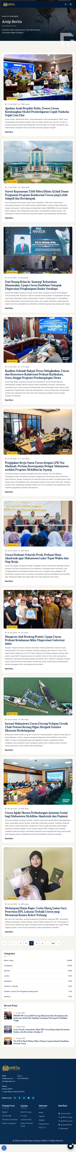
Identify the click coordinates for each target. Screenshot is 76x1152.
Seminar (7, 971)
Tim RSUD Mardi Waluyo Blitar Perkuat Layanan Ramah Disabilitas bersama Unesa (41, 1042)
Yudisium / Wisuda (11, 986)
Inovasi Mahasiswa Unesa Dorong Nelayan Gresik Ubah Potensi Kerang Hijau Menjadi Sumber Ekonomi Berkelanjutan (36, 727)
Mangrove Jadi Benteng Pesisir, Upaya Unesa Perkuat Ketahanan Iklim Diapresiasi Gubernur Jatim (35, 640)
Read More (9, 132)
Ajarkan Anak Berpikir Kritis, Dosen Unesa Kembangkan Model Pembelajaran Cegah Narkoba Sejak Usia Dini (37, 112)
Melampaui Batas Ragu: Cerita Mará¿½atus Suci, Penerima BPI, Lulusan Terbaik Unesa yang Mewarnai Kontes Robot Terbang (36, 911)
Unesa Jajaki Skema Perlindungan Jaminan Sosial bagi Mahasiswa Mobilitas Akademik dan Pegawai (36, 814)
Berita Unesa (12, 99)
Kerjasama (8, 981)
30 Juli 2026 (12, 551)
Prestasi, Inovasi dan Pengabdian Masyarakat (21, 991)
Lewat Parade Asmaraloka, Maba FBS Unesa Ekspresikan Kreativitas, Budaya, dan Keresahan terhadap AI (41, 1031)
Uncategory (8, 966)
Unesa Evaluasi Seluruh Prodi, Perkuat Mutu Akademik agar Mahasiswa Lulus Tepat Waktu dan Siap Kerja (37, 558)
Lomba (6, 976)
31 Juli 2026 (12, 104)
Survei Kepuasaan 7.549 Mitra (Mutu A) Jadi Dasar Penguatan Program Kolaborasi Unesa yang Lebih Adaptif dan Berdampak (37, 195)
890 (53, 943)
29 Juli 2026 (12, 809)
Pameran (7, 997)
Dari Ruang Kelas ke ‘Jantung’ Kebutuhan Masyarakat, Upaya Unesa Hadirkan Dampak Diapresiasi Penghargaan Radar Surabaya (33, 285)
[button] (4, 1148)
